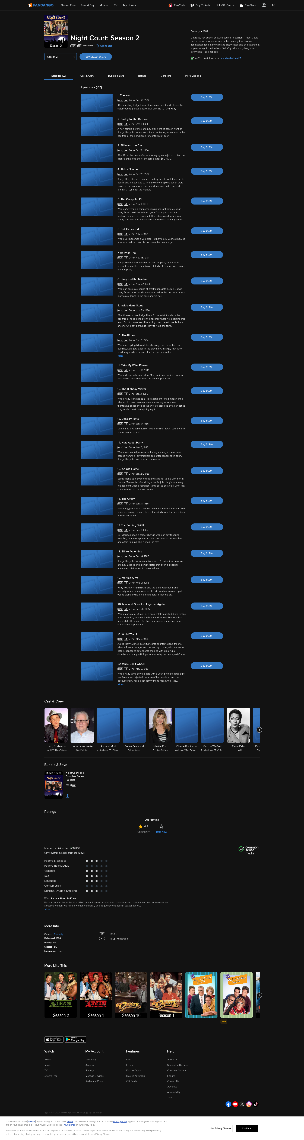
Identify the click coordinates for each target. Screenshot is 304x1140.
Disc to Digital (133, 1070)
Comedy (58, 934)
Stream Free (51, 1075)
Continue (246, 1128)
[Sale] (236, 995)
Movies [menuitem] (104, 5)
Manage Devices (94, 1075)
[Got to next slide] (259, 730)
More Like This (193, 75)
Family (129, 1065)
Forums (171, 1075)
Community (143, 831)
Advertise (172, 1086)
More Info (165, 75)
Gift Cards (131, 1081)
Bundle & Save (116, 75)
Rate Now (161, 831)
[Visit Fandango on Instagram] (249, 1104)
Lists (128, 1059)
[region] (152, 1128)
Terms (70, 1121)
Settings (90, 1070)
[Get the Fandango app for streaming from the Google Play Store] (75, 1039)
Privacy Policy (120, 1121)
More (121, 355)
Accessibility (173, 1092)
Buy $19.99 (99, 56)
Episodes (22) (58, 75)
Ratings (142, 75)
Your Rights (69, 1124)
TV (46, 1070)
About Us (172, 1059)
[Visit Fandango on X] (242, 1104)
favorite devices (229, 58)
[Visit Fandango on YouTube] (235, 1104)
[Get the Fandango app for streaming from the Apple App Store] (54, 1039)
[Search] (273, 5)
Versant (31, 1121)
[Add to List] (67, 796)
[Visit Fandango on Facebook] (228, 1104)
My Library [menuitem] (129, 5)
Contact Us (173, 1081)
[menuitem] (225, 5)
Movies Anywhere (135, 1075)
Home (48, 1059)
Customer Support (177, 1070)
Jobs (169, 1097)
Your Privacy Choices (220, 1128)
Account (90, 1065)
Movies (48, 1065)
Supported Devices (177, 1065)
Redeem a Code (94, 1081)
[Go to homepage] (41, 5)
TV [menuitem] (116, 5)
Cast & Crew (87, 75)
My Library (91, 1059)
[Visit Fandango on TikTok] (256, 1104)
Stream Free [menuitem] (68, 5)
